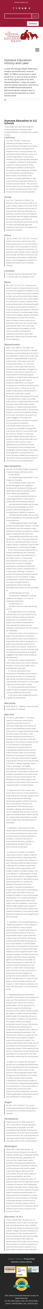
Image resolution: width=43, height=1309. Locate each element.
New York (9, 714)
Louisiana (9, 270)
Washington (10, 1146)
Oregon (8, 1102)
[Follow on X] (16, 8)
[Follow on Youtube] (25, 8)
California (9, 137)
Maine (7, 282)
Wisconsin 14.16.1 (13, 1216)
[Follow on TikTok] (29, 8)
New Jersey (10, 703)
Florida (7, 197)
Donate (33, 23)
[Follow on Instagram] (19, 8)
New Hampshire (12, 465)
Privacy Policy (29, 1259)
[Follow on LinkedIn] (22, 8)
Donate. (11, 1259)
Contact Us (24, 2)
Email (16, 2)
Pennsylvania (11, 1118)
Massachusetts (12, 344)
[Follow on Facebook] (13, 8)
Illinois (8, 235)
